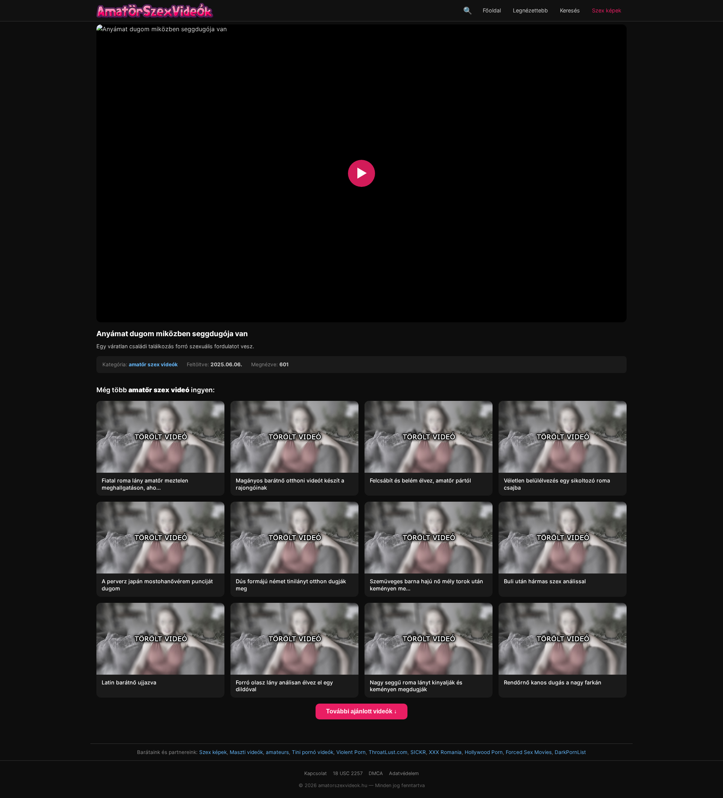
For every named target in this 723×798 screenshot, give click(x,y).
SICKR (418, 752)
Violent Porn (351, 752)
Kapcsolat (315, 773)
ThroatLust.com (388, 752)
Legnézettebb (530, 10)
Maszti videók (246, 752)
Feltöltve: (198, 364)
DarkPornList (570, 752)
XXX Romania (445, 752)
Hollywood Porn (484, 752)
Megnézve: (264, 364)
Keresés (570, 10)
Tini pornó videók (312, 752)
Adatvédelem (404, 773)
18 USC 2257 (348, 773)
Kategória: (114, 364)
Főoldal (492, 10)
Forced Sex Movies (529, 752)
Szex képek (606, 10)
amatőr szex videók (153, 364)
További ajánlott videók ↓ (361, 711)
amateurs (277, 752)
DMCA (376, 773)
